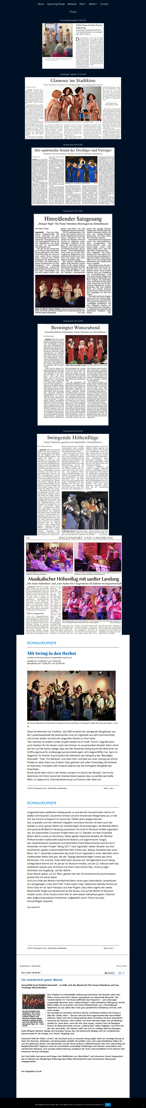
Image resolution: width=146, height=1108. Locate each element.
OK (108, 1104)
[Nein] (144, 1105)
